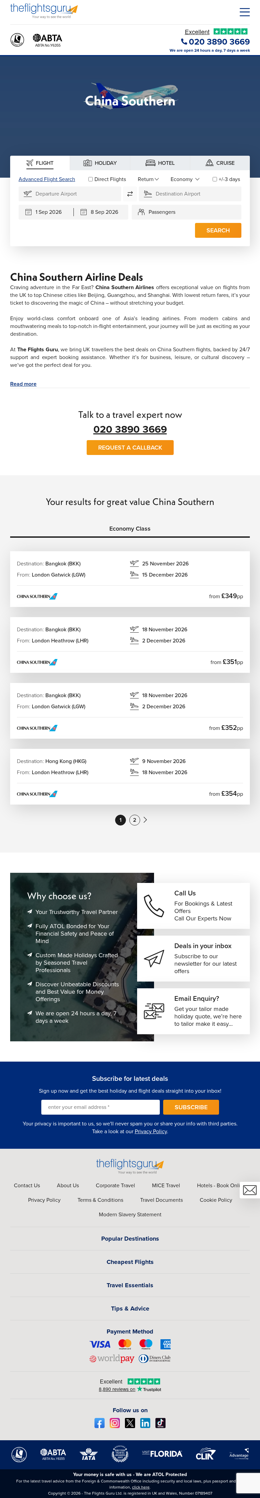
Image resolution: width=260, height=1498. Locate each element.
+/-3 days (229, 179)
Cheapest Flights (130, 1262)
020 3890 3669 (130, 429)
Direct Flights (110, 179)
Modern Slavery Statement (130, 1214)
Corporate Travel (115, 1185)
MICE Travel (166, 1185)
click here (141, 1487)
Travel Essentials (130, 1285)
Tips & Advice (130, 1308)
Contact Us (27, 1185)
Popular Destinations (130, 1238)
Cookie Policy (216, 1200)
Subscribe (191, 1107)
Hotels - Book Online (221, 1185)
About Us (68, 1185)
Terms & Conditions (100, 1200)
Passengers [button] (162, 212)
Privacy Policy (151, 1131)
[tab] (40, 163)
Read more (23, 384)
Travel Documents (161, 1200)
